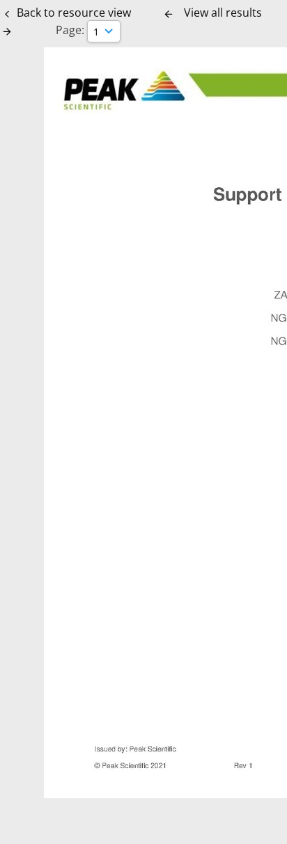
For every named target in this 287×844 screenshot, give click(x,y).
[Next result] (7, 31)
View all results (223, 12)
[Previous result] (169, 13)
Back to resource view (74, 12)
